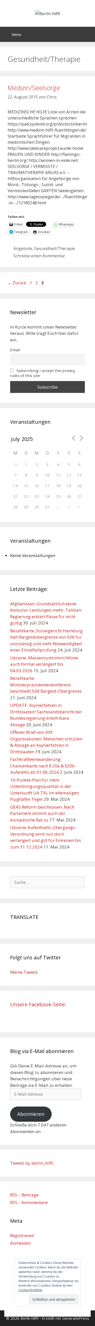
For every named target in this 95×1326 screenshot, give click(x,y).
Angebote (22, 248)
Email (15, 349)
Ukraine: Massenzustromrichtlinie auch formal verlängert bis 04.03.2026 (44, 664)
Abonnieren (30, 1114)
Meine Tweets (24, 972)
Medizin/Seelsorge (34, 87)
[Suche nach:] (47, 882)
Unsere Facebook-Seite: (38, 1004)
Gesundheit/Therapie (54, 248)
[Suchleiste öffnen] (87, 34)
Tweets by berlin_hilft (31, 1163)
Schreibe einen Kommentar (39, 256)
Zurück (17, 283)
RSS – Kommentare (29, 1202)
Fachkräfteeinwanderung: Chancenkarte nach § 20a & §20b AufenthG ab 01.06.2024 (42, 765)
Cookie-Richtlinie (30, 1290)
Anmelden (20, 1243)
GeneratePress (75, 1318)
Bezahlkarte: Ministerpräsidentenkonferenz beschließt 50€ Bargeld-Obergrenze (46, 684)
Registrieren (22, 1235)
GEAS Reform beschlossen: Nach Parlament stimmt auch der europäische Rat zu (42, 813)
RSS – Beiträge (24, 1195)
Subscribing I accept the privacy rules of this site (42, 373)
